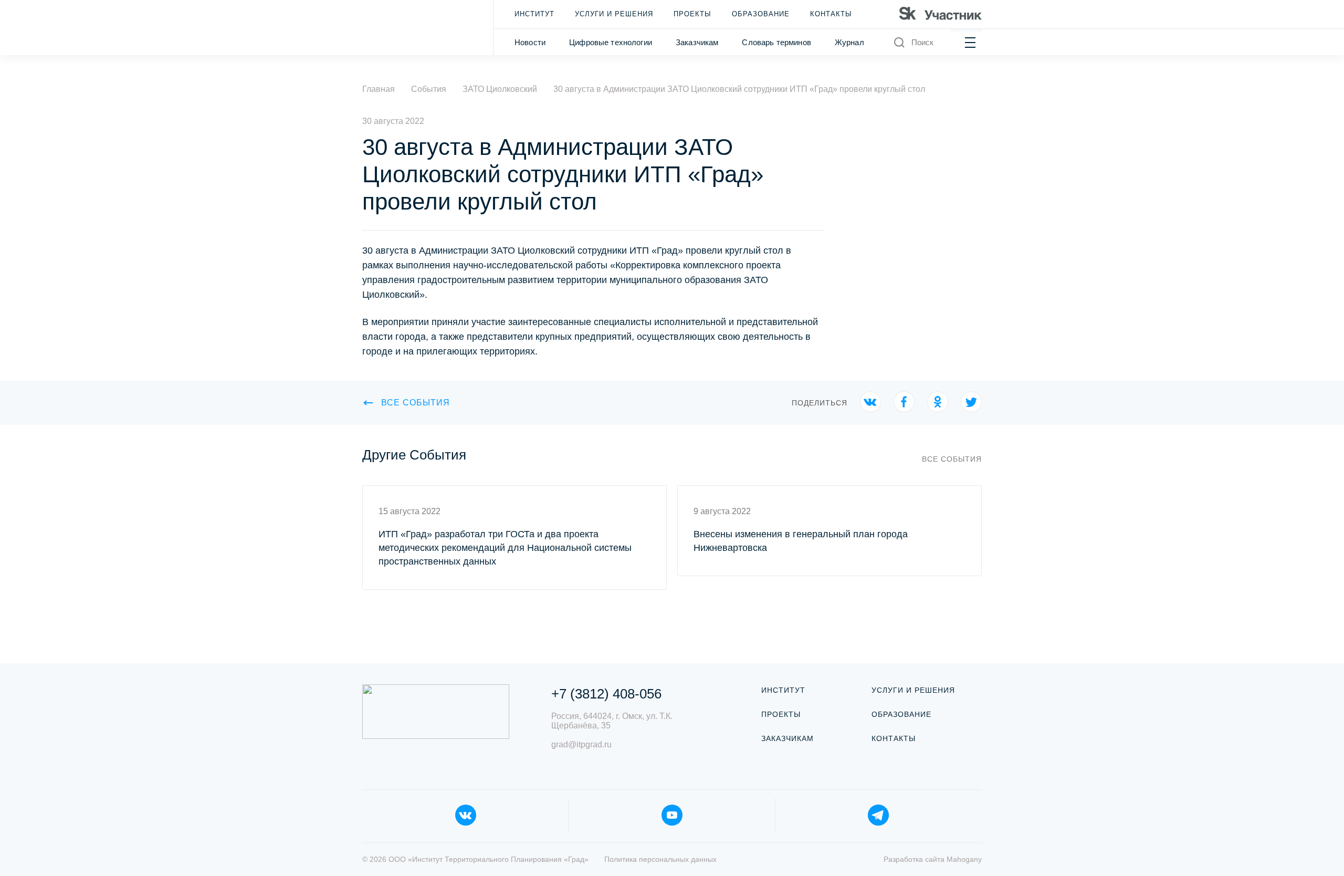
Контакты (831, 14)
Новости (529, 42)
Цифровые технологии (610, 42)
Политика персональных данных (660, 859)
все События (415, 402)
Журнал (849, 42)
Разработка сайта (933, 859)
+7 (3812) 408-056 (606, 694)
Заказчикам (697, 42)
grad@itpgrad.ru (581, 744)
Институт (534, 14)
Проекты (692, 14)
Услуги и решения (614, 14)
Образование (761, 14)
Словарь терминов (776, 42)
